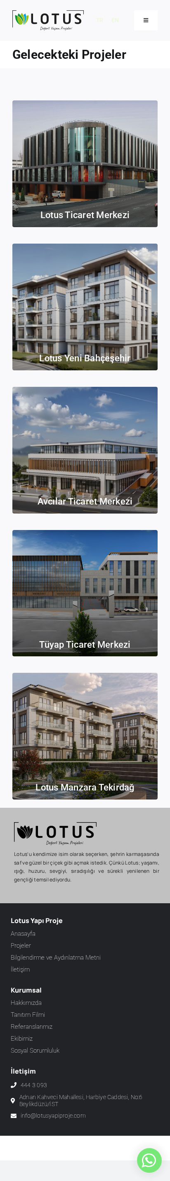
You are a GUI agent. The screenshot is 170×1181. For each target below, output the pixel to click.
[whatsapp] (149, 1160)
